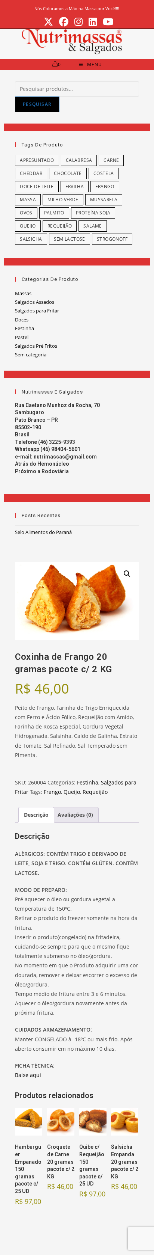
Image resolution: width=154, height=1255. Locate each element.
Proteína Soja (93, 213)
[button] (127, 574)
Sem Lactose (69, 239)
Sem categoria (30, 354)
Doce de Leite (36, 186)
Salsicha (31, 239)
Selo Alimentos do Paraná (43, 532)
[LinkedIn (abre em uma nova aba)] (93, 22)
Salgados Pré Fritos (36, 345)
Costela (103, 173)
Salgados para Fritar (37, 310)
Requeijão (59, 226)
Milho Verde (62, 199)
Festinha (24, 328)
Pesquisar (37, 104)
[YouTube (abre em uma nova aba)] (106, 22)
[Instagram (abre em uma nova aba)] (78, 22)
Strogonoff (112, 239)
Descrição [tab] (36, 814)
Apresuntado (37, 160)
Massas (23, 293)
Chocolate (68, 173)
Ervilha (74, 186)
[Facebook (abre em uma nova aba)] (63, 22)
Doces (21, 319)
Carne (111, 160)
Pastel (21, 337)
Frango (104, 186)
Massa (28, 199)
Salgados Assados (34, 302)
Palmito (54, 213)
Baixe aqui (28, 1075)
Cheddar (31, 173)
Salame (92, 226)
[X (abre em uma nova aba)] (48, 22)
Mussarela (104, 199)
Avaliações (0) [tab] (75, 814)
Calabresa (79, 160)
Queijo (28, 226)
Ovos (26, 213)
